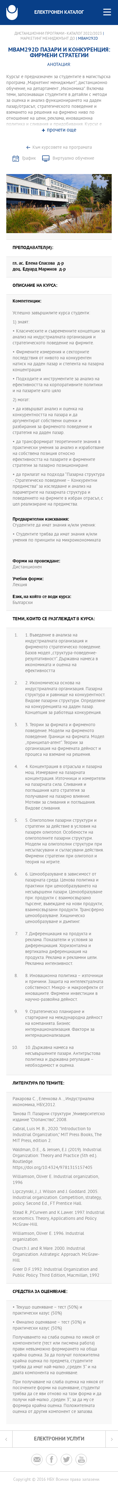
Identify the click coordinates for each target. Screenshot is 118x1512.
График (29, 159)
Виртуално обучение (73, 159)
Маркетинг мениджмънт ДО (47, 38)
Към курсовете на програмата (62, 148)
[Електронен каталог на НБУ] (12, 12)
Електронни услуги (59, 1439)
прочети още (61, 130)
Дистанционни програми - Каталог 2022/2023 (58, 33)
